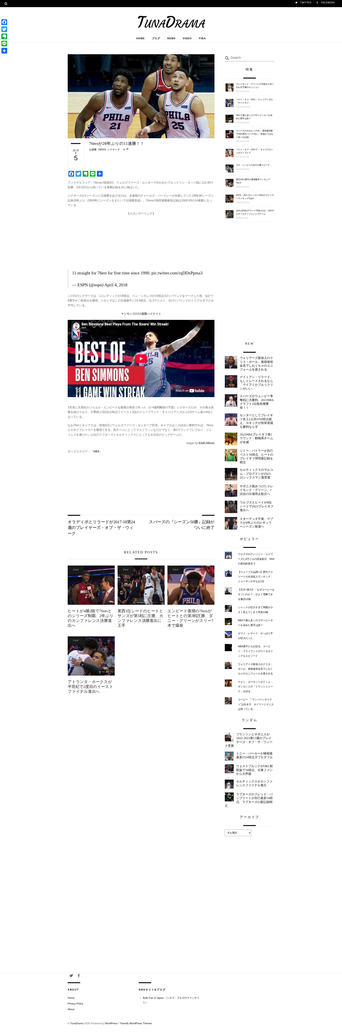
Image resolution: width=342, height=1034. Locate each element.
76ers (102, 149)
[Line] (4, 43)
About (71, 1009)
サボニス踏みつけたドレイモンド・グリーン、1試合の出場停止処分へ (256, 490)
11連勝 (93, 149)
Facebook (327, 2)
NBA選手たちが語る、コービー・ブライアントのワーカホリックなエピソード (255, 651)
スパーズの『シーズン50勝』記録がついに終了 (181, 524)
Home (140, 38)
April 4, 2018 (115, 285)
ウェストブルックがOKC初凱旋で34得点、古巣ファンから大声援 (254, 770)
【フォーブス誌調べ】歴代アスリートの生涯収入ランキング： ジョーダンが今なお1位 (255, 577)
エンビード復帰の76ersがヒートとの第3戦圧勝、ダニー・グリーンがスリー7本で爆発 (190, 618)
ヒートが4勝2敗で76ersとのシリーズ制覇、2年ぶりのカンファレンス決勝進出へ (90, 618)
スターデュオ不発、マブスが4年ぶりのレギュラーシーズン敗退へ (256, 522)
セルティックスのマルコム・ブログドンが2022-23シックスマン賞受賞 (256, 473)
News (171, 38)
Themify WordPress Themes (136, 1023)
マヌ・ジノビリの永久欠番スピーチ (253, 165)
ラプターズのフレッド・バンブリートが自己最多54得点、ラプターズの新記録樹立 (249, 800)
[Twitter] (4, 29)
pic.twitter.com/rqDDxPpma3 (177, 273)
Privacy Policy (75, 1003)
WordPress (111, 1023)
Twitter (305, 2)
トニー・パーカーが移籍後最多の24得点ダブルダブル (254, 755)
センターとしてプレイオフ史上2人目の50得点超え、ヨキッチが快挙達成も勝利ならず (256, 421)
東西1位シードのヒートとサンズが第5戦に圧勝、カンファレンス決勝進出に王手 (140, 618)
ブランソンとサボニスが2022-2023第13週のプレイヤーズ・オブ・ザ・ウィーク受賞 (249, 740)
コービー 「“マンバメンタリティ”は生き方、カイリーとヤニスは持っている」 (256, 704)
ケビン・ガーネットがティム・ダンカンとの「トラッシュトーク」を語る (255, 686)
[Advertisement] (141, 241)
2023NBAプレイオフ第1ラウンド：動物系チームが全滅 (256, 438)
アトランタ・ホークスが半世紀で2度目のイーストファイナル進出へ (90, 687)
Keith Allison (206, 443)
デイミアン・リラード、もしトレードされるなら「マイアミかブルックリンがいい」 (256, 382)
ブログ (156, 38)
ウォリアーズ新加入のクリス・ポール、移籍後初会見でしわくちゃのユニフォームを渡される (256, 363)
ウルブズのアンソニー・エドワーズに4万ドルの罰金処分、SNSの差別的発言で (256, 559)
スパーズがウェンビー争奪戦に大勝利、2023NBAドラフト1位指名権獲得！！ (257, 401)
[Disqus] (141, 756)
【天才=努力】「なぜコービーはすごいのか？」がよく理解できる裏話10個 (256, 594)
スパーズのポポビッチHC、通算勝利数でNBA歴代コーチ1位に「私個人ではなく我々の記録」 (254, 134)
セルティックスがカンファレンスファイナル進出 (254, 783)
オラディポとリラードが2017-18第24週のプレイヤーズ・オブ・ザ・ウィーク (101, 527)
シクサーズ (113, 149)
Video (187, 38)
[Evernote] (4, 36)
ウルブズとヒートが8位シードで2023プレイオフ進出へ (256, 506)
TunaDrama (77, 1023)
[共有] (4, 50)
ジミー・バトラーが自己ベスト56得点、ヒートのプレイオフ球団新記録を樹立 (256, 456)
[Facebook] (4, 22)
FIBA (202, 38)
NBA (96, 451)
